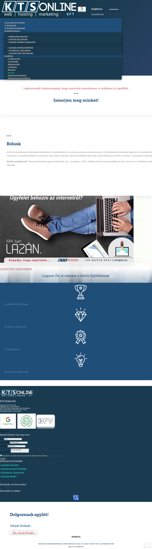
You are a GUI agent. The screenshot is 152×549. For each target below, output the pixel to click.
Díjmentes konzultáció (19, 78)
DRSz (112, 543)
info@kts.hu (96, 9)
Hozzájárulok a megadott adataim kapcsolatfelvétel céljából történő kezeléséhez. (32, 456)
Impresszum (42, 543)
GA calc (78, 543)
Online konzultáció (17, 75)
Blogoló (11, 70)
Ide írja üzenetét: (5, 452)
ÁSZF (97, 543)
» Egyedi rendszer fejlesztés (21, 42)
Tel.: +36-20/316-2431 (23, 532)
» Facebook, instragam (19, 50)
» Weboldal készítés (18, 36)
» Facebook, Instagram (12, 473)
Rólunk (11, 72)
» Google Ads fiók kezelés (20, 53)
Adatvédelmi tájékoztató (54, 543)
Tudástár (12, 67)
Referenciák (14, 64)
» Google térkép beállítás (20, 47)
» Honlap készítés (9, 465)
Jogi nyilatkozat (105, 543)
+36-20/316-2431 (97, 14)
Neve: (2, 439)
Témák (92, 543)
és (82, 543)
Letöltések (13, 61)
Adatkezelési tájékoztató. (55, 456)
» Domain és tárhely (18, 39)
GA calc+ (86, 543)
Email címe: (3, 446)
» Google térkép (8, 476)
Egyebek (8, 56)
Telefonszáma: (4, 442)
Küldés (3, 459)
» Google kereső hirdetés (13, 469)
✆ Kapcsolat (14, 58)
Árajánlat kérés (114, 9)
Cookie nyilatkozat (69, 543)
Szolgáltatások (12, 31)
